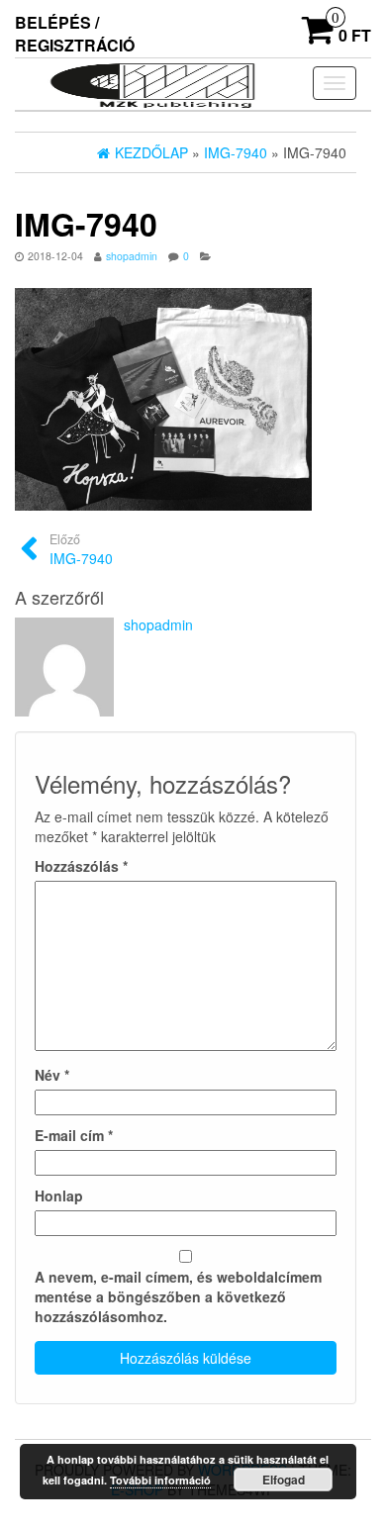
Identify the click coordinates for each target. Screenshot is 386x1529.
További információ (160, 1480)
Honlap (59, 1195)
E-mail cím (74, 1135)
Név (52, 1075)
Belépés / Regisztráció (75, 33)
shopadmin (131, 255)
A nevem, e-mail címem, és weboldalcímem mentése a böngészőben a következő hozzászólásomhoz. (178, 1296)
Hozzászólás (81, 866)
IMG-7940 (81, 549)
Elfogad (283, 1479)
